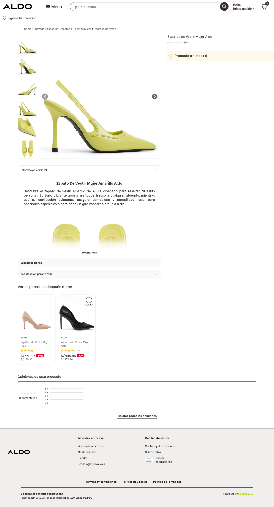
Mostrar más (89, 252)
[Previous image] (45, 96)
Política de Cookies (134, 481)
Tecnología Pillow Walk (91, 464)
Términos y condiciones (101, 481)
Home (27, 29)
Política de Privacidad (167, 481)
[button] (149, 6)
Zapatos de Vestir (105, 29)
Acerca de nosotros (90, 446)
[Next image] (155, 96)
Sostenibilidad (87, 452)
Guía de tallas (153, 452)
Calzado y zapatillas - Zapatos (52, 29)
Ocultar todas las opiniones (137, 415)
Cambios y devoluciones (159, 446)
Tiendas (82, 458)
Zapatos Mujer (82, 29)
